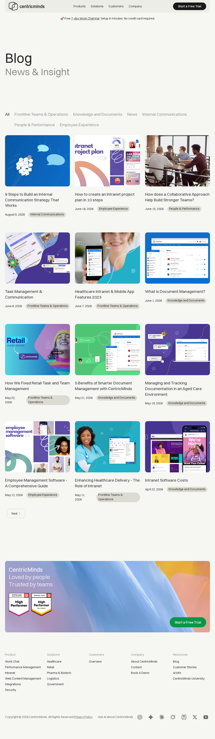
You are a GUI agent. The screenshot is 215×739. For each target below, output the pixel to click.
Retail (50, 667)
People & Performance (34, 124)
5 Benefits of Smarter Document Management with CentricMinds (103, 385)
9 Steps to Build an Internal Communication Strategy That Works (32, 200)
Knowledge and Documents (97, 114)
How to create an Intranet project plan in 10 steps (105, 197)
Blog (176, 661)
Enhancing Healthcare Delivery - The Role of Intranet (107, 483)
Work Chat (12, 661)
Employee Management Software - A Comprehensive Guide (36, 483)
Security (10, 690)
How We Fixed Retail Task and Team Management (37, 385)
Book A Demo (140, 673)
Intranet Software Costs (166, 480)
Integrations (13, 684)
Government (55, 684)
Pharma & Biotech (59, 673)
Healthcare (54, 661)
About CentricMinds (144, 661)
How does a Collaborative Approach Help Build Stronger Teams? (177, 197)
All (7, 114)
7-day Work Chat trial (85, 18)
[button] (79, 6)
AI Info (177, 673)
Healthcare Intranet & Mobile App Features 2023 (104, 294)
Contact (136, 667)
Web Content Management (23, 678)
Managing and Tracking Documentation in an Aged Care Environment (173, 388)
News (132, 114)
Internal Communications (164, 114)
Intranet (10, 673)
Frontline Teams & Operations (41, 114)
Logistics (53, 678)
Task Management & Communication (23, 294)
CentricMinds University (189, 678)
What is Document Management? (175, 291)
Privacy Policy (83, 717)
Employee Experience (79, 124)
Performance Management (23, 667)
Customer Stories (185, 667)
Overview (95, 661)
